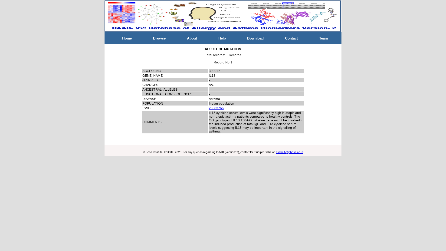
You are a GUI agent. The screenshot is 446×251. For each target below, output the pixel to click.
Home (127, 38)
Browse (159, 38)
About (192, 38)
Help (222, 38)
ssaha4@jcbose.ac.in (289, 152)
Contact (291, 38)
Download (255, 38)
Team (323, 38)
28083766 (216, 108)
